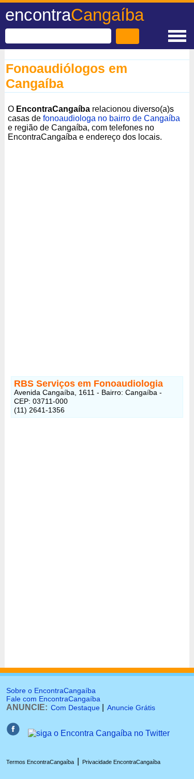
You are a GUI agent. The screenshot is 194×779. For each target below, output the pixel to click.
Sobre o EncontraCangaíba (51, 690)
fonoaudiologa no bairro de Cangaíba (111, 118)
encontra (74, 14)
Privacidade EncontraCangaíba (121, 762)
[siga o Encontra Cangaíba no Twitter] (99, 733)
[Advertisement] (97, 242)
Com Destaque (75, 707)
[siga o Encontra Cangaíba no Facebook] (13, 733)
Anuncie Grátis (131, 707)
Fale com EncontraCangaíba (53, 699)
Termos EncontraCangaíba (40, 762)
